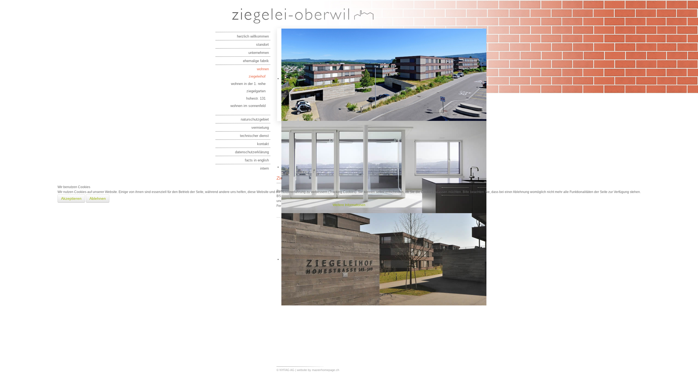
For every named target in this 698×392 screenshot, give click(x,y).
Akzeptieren (71, 198)
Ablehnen (97, 198)
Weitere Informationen (349, 205)
